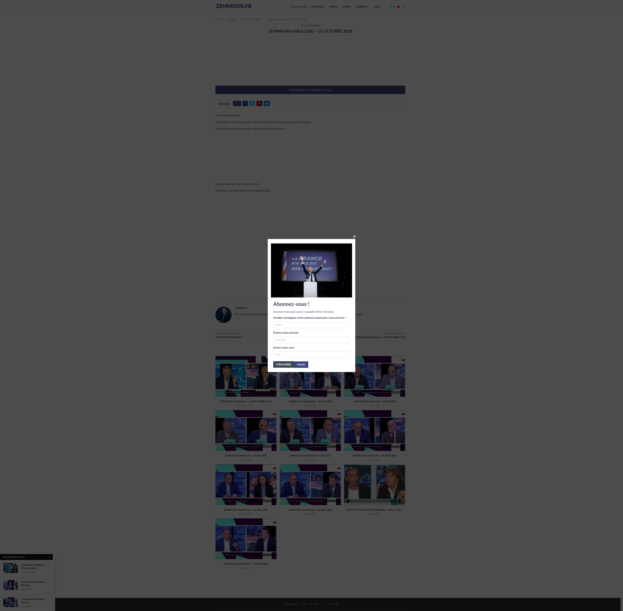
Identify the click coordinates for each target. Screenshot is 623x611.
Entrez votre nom (283, 347)
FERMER (301, 364)
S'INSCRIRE (283, 364)
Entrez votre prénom (285, 332)
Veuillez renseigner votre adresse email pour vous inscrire (309, 317)
